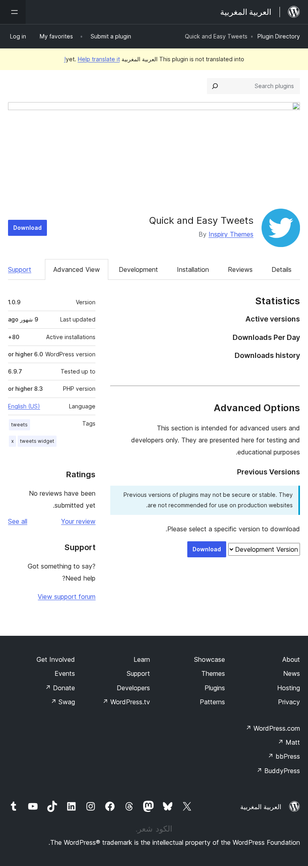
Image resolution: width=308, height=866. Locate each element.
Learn (142, 659)
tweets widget (37, 441)
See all (17, 521)
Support (19, 269)
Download (27, 227)
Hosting (288, 688)
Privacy (289, 702)
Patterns (212, 702)
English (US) (24, 406)
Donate (60, 688)
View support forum (66, 597)
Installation (193, 269)
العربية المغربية (260, 807)
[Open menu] (13, 12)
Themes (213, 673)
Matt (289, 742)
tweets (19, 425)
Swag (63, 702)
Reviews (240, 269)
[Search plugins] (215, 86)
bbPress (283, 756)
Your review (78, 521)
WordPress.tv (126, 702)
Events (65, 673)
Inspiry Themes (231, 234)
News (291, 673)
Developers (133, 688)
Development (138, 269)
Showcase (209, 659)
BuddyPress (278, 771)
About (291, 659)
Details (282, 269)
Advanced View (76, 269)
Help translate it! (92, 59)
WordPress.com (272, 728)
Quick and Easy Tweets (201, 220)
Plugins (215, 688)
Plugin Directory (278, 36)
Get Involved (55, 659)
